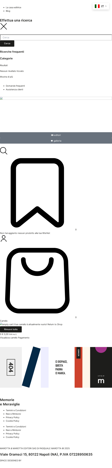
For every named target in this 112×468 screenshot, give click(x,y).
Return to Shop (55, 324)
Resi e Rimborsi (13, 414)
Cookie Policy (12, 421)
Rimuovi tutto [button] (11, 329)
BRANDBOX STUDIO (32, 460)
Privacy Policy (12, 417)
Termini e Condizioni (16, 410)
